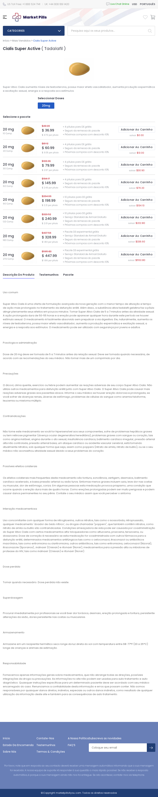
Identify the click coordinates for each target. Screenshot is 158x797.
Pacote (68, 275)
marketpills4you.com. (68, 792)
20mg (46, 106)
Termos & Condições (50, 752)
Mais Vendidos (21, 40)
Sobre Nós (9, 752)
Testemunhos (49, 275)
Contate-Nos (45, 738)
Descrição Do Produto (18, 275)
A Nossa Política (78, 738)
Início (6, 40)
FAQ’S (71, 745)
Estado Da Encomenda (18, 745)
